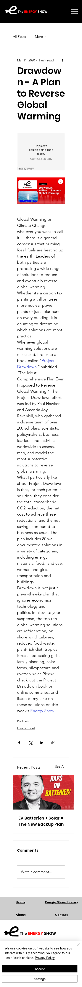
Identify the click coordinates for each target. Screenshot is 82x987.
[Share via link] (53, 742)
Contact (61, 914)
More (39, 36)
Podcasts (23, 721)
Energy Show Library (61, 902)
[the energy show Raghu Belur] (43, 792)
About (21, 914)
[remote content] (41, 152)
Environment (26, 728)
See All (60, 766)
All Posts (19, 36)
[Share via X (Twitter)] (30, 742)
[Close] (75, 947)
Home (20, 902)
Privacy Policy (45, 957)
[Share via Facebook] (19, 742)
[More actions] (62, 60)
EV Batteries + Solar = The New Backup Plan (41, 821)
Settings (40, 979)
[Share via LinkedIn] (41, 742)
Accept (40, 969)
